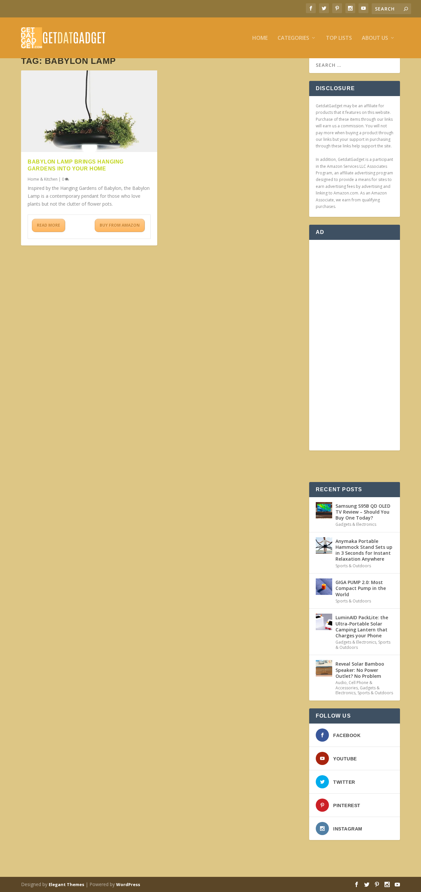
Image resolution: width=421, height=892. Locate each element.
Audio (341, 682)
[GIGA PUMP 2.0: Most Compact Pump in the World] (324, 586)
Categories (293, 38)
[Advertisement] (354, 345)
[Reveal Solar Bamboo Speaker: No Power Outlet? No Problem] (324, 668)
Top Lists (339, 38)
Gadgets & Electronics (355, 524)
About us (375, 38)
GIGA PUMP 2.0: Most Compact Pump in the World (360, 588)
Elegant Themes (66, 884)
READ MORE (48, 225)
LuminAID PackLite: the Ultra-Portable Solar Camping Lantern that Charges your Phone (361, 626)
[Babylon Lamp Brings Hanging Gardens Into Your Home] (89, 111)
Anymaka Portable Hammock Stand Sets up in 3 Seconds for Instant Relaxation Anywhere (363, 550)
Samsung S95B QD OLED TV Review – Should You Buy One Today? (362, 512)
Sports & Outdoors (353, 566)
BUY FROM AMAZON (120, 225)
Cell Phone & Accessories (353, 685)
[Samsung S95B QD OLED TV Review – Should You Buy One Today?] (324, 510)
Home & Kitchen (43, 179)
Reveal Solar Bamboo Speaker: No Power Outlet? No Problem (359, 670)
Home (260, 38)
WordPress (128, 884)
